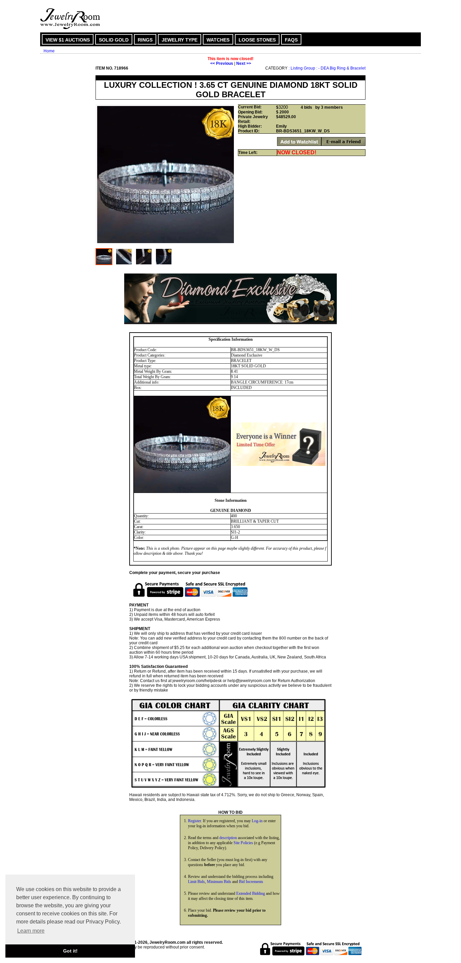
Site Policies (243, 842)
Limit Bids (196, 881)
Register (194, 820)
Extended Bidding (250, 893)
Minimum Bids (219, 881)
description (228, 837)
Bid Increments (251, 881)
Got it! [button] (70, 951)
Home (49, 51)
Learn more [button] (31, 931)
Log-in (257, 820)
